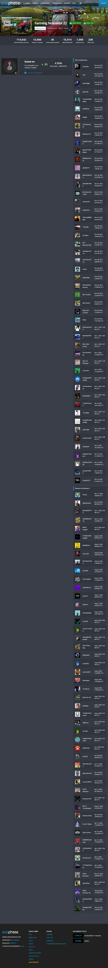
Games (27, 3)
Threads (49, 934)
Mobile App (33, 938)
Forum (66, 28)
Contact (32, 947)
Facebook (49, 941)
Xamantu (13, 943)
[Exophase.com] (12, 3)
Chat (74, 3)
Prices (60, 28)
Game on (29, 61)
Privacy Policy (34, 956)
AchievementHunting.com (56, 944)
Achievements (40, 28)
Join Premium (34, 962)
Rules (31, 941)
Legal (31, 950)
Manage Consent (35, 953)
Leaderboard (57, 3)
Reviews (67, 3)
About (31, 944)
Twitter (49, 938)
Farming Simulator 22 (51, 23)
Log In (103, 3)
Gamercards (45, 3)
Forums (35, 3)
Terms (31, 959)
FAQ (30, 934)
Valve (22, 946)
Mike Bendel (15, 940)
